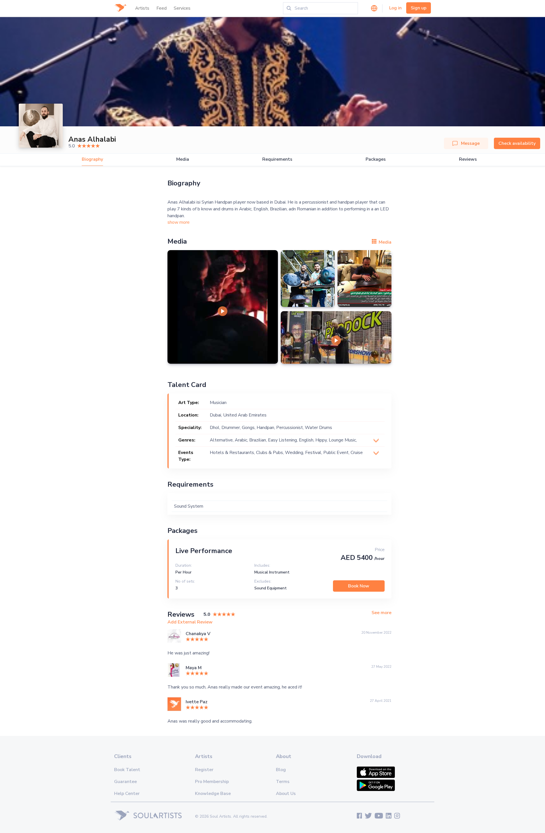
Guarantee (125, 781)
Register (204, 770)
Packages (376, 159)
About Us (286, 793)
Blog (281, 770)
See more (381, 613)
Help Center (127, 793)
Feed (161, 8)
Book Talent (127, 770)
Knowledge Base (213, 793)
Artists (142, 8)
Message (470, 143)
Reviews (468, 159)
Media (182, 159)
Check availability (517, 143)
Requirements (277, 159)
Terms (283, 781)
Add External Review (190, 622)
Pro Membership (212, 781)
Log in (395, 8)
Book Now (358, 586)
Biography (92, 159)
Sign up (418, 8)
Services (182, 8)
